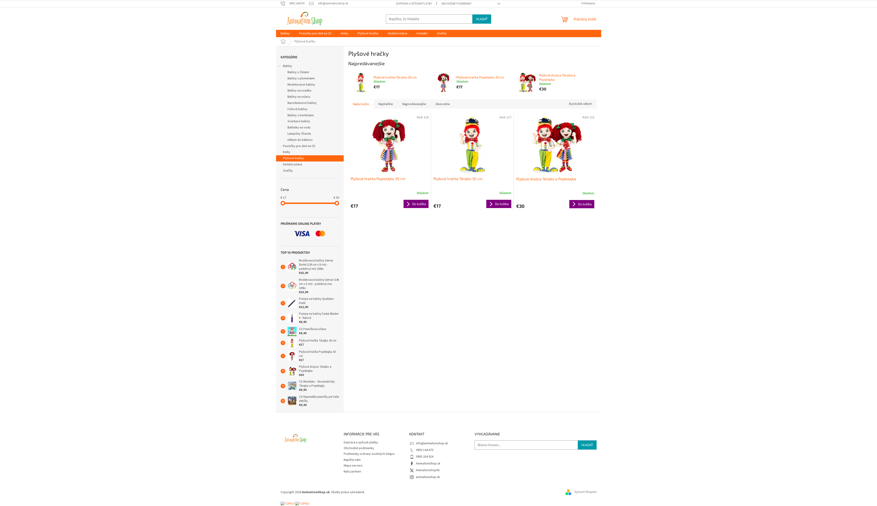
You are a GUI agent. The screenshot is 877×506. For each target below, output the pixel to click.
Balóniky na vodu (299, 127)
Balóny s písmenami (301, 78)
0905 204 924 (424, 456)
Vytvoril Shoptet (585, 492)
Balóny (287, 66)
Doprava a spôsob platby (414, 4)
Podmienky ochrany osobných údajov (369, 454)
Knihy (286, 152)
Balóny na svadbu (299, 90)
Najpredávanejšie (414, 104)
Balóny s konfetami (301, 115)
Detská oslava (292, 164)
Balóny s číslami (298, 72)
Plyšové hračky (293, 158)
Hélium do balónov (300, 140)
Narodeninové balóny (302, 103)
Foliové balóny (297, 109)
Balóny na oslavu (299, 97)
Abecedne (443, 104)
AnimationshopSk (428, 470)
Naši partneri (352, 471)
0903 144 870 (424, 450)
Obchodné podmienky (456, 4)
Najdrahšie (386, 104)
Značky (288, 170)
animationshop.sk (428, 477)
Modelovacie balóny (301, 84)
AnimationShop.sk (428, 463)
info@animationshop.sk (432, 443)
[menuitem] (285, 33)
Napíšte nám (352, 460)
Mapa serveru (353, 465)
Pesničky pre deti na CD (299, 146)
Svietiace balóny (299, 121)
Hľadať (481, 19)
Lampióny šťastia (299, 133)
